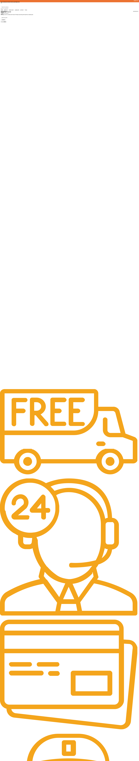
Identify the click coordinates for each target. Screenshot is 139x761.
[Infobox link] (68, 433)
